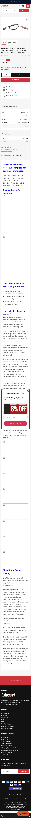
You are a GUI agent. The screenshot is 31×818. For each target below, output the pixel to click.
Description (7, 155)
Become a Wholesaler (8, 726)
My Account (5, 713)
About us (4, 715)
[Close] (28, 391)
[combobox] (15, 11)
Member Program (6, 724)
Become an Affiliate (7, 728)
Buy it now (15, 79)
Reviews (18, 155)
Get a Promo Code (15, 423)
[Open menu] (28, 6)
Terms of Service (6, 743)
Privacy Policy (5, 737)
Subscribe (24, 771)
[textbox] (18, 112)
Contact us (4, 717)
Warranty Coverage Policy (9, 748)
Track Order (5, 754)
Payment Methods (6, 746)
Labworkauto (12, 798)
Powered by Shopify (21, 798)
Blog (2, 719)
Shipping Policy (6, 741)
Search (24, 11)
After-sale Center (6, 752)
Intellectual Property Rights (9, 750)
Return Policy (5, 739)
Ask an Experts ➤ (6, 151)
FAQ (2, 722)
